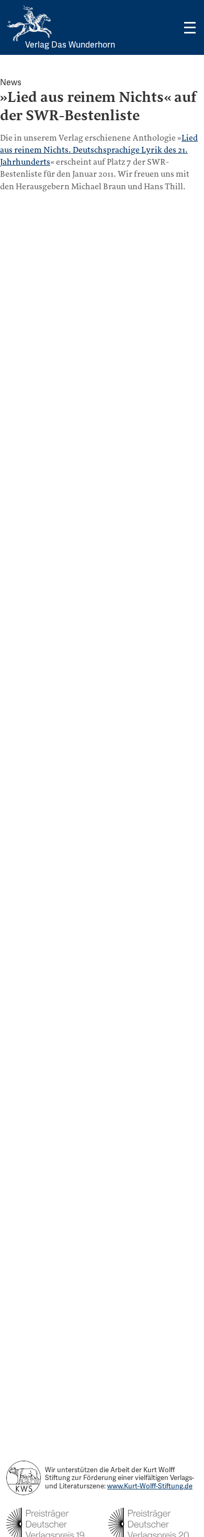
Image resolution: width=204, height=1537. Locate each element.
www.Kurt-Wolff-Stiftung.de (149, 1486)
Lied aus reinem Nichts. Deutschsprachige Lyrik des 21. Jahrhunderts (99, 150)
